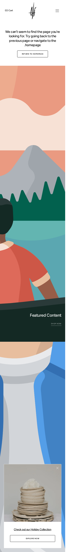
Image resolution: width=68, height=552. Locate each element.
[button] (57, 10)
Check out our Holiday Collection (32, 529)
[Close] (57, 468)
